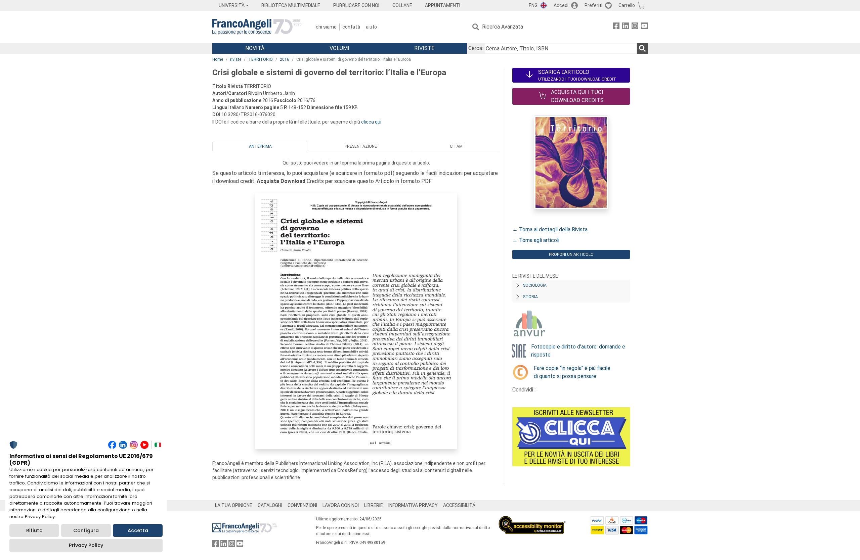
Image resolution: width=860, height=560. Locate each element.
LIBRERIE (373, 505)
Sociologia (535, 285)
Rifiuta (34, 530)
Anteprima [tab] (260, 146)
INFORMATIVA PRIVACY (413, 505)
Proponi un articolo (571, 254)
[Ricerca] (642, 48)
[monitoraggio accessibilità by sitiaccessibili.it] (532, 520)
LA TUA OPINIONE (233, 505)
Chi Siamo (326, 27)
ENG (533, 5)
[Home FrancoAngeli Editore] (256, 27)
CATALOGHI (270, 505)
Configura (86, 530)
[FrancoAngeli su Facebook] (616, 27)
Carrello (626, 5)
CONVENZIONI (302, 505)
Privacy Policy (86, 545)
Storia (530, 296)
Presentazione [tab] (361, 146)
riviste (235, 59)
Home (217, 59)
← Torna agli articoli (535, 240)
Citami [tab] (457, 146)
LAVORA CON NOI (340, 505)
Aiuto (371, 27)
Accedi (561, 5)
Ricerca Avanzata (502, 27)
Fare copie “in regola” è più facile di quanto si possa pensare (572, 372)
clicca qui (371, 122)
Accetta (138, 530)
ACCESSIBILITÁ (459, 505)
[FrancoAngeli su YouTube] (644, 27)
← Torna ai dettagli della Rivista (550, 229)
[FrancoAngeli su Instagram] (635, 27)
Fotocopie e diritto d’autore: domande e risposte (578, 350)
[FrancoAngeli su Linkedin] (625, 27)
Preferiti (593, 5)
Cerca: (475, 48)
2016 (284, 59)
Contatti (351, 27)
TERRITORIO (260, 59)
